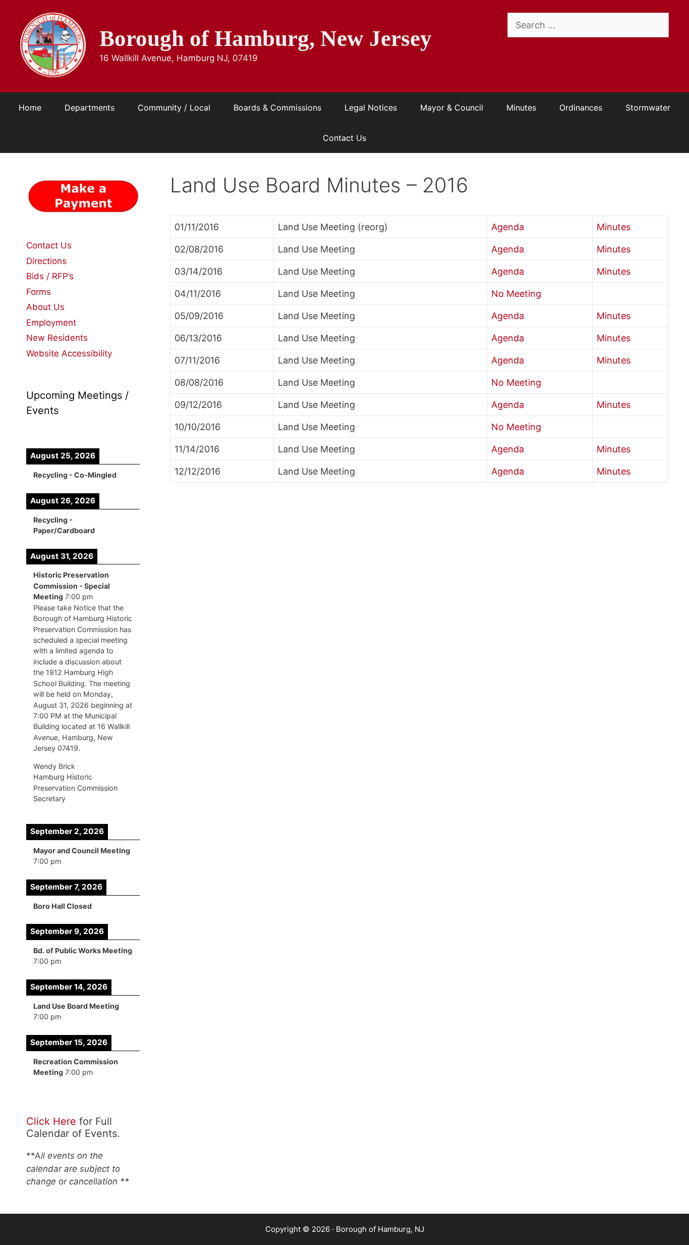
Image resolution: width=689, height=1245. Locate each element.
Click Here (51, 1121)
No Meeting (516, 293)
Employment (51, 323)
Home (30, 107)
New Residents (57, 338)
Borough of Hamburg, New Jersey (265, 38)
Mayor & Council (451, 107)
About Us (45, 307)
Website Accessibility (69, 353)
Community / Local (174, 107)
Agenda (507, 227)
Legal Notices (370, 107)
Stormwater (647, 107)
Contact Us (344, 138)
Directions (46, 261)
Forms (38, 292)
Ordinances (580, 107)
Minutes (521, 107)
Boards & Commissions (277, 107)
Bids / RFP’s (50, 276)
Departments (89, 107)
